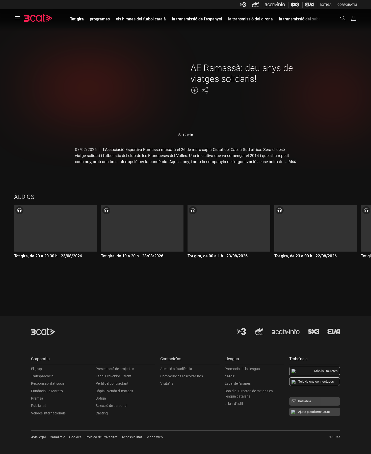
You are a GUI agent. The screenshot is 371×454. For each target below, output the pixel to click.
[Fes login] (354, 18)
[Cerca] (345, 18)
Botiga (325, 5)
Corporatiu (347, 5)
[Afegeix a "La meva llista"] (195, 90)
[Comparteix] (205, 90)
